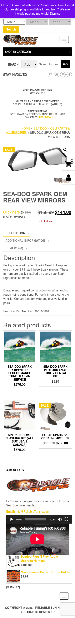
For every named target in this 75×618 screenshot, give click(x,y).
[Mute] (60, 519)
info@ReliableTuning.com (32, 511)
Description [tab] (15, 233)
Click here (11, 212)
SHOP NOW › (45, 117)
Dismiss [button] (55, 13)
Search (11, 29)
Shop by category (18, 52)
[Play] (12, 519)
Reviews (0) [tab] (14, 248)
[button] (65, 150)
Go (65, 64)
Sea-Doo (40, 128)
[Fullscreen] (66, 519)
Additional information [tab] (25, 240)
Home (25, 128)
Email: (10, 511)
